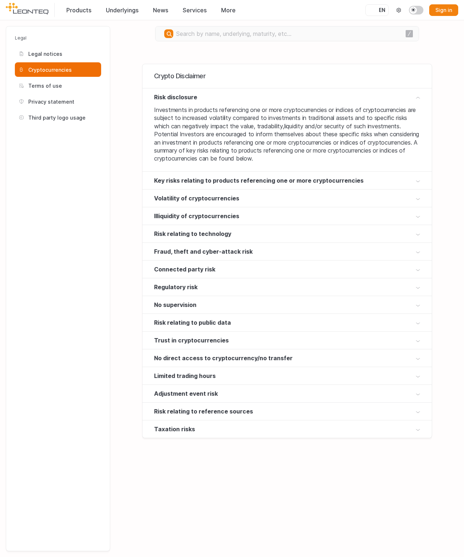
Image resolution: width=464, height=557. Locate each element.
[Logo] (27, 8)
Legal (20, 38)
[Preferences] (398, 10)
